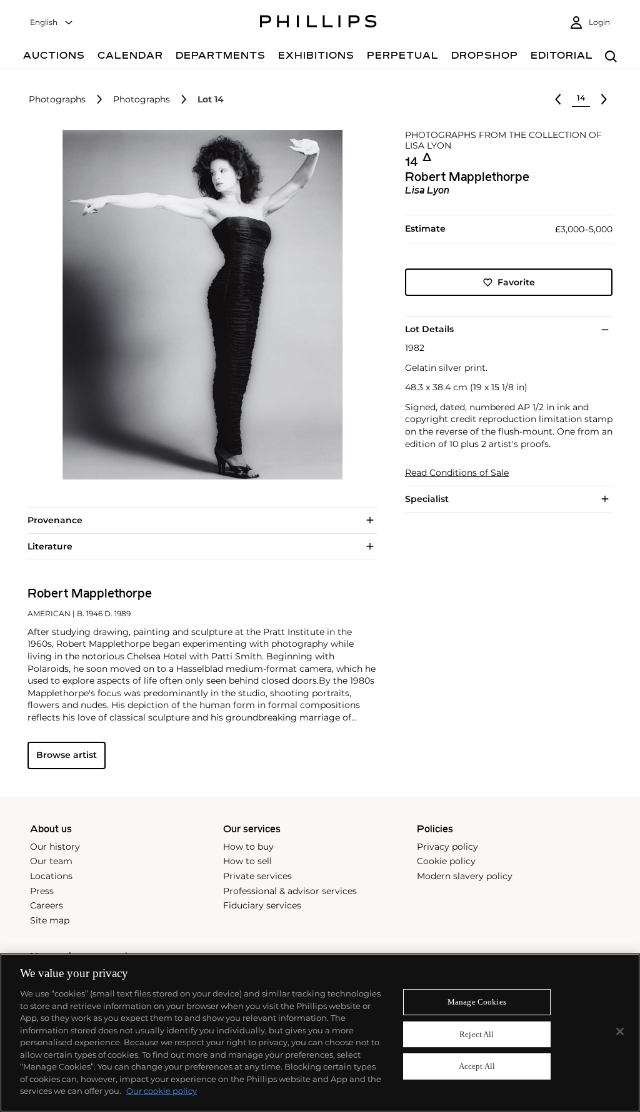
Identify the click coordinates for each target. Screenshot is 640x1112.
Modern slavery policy (464, 876)
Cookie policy (446, 861)
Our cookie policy (161, 1091)
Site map (49, 920)
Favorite (516, 282)
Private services (257, 876)
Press (42, 891)
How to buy (248, 846)
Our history (55, 846)
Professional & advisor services (290, 891)
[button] (199, 305)
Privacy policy (447, 846)
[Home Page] (318, 23)
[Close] (620, 1031)
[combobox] (52, 22)
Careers (46, 905)
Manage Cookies (477, 1001)
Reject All (476, 1034)
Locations (51, 876)
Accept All (477, 1066)
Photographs (57, 99)
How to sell (247, 861)
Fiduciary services (262, 905)
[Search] (610, 57)
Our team (51, 861)
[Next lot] (603, 99)
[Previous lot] (558, 99)
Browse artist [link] (66, 754)
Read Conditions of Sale (457, 473)
